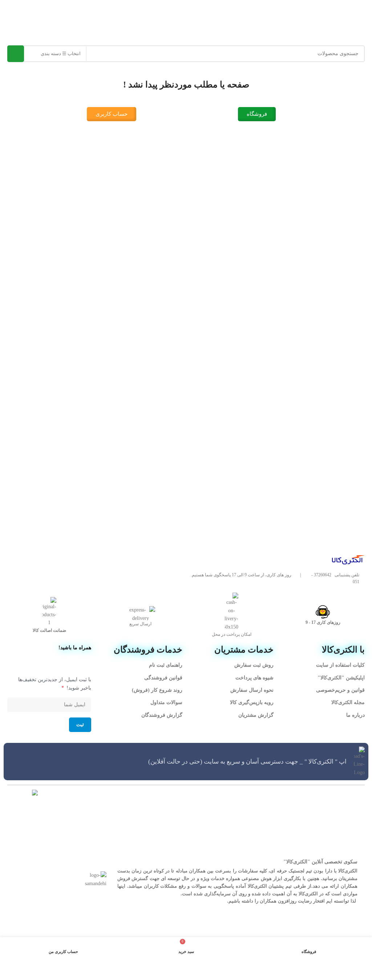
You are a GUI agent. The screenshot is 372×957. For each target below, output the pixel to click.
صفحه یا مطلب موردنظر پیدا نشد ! (186, 84)
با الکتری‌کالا (343, 649)
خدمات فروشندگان (148, 649)
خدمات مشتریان (244, 649)
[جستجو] (15, 53)
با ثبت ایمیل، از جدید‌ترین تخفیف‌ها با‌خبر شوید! (54, 683)
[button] (186, 13)
